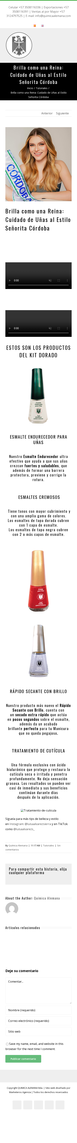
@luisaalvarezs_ (24, 829)
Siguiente (62, 113)
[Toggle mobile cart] (63, 44)
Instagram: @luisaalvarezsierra (30, 824)
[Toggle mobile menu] (70, 44)
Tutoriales (48, 845)
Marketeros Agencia (20, 1092)
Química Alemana (18, 845)
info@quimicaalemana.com (53, 16)
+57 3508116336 (30, 7)
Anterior (47, 113)
